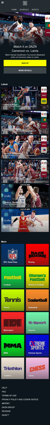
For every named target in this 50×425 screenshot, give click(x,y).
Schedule (24, 9)
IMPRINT (6, 403)
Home (14, 9)
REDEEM (6, 411)
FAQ (4, 391)
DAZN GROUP (8, 407)
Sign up (25, 63)
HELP (4, 387)
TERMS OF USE (9, 395)
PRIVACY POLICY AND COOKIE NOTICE (20, 399)
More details (25, 70)
